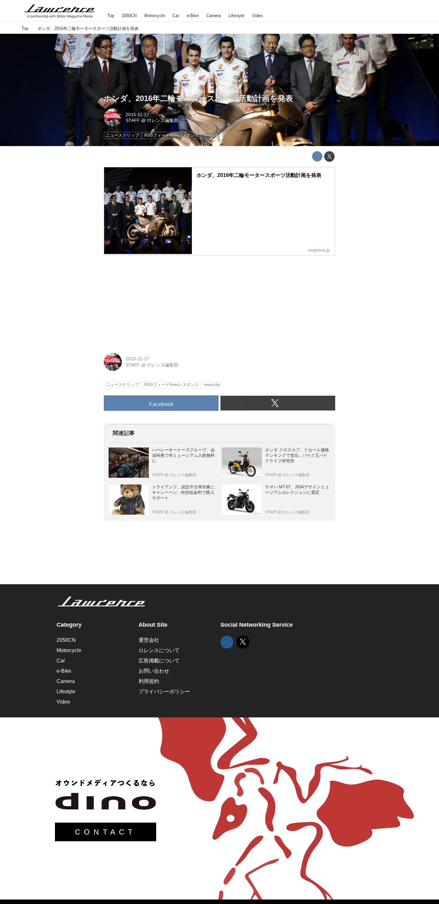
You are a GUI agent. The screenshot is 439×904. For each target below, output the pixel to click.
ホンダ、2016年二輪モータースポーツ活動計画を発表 (198, 98)
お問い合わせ (154, 671)
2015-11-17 (137, 114)
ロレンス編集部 (162, 120)
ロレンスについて (159, 650)
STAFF (133, 120)
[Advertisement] (152, 301)
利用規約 (149, 681)
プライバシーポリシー (164, 691)
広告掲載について (159, 660)
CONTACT (105, 832)
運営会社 (149, 640)
